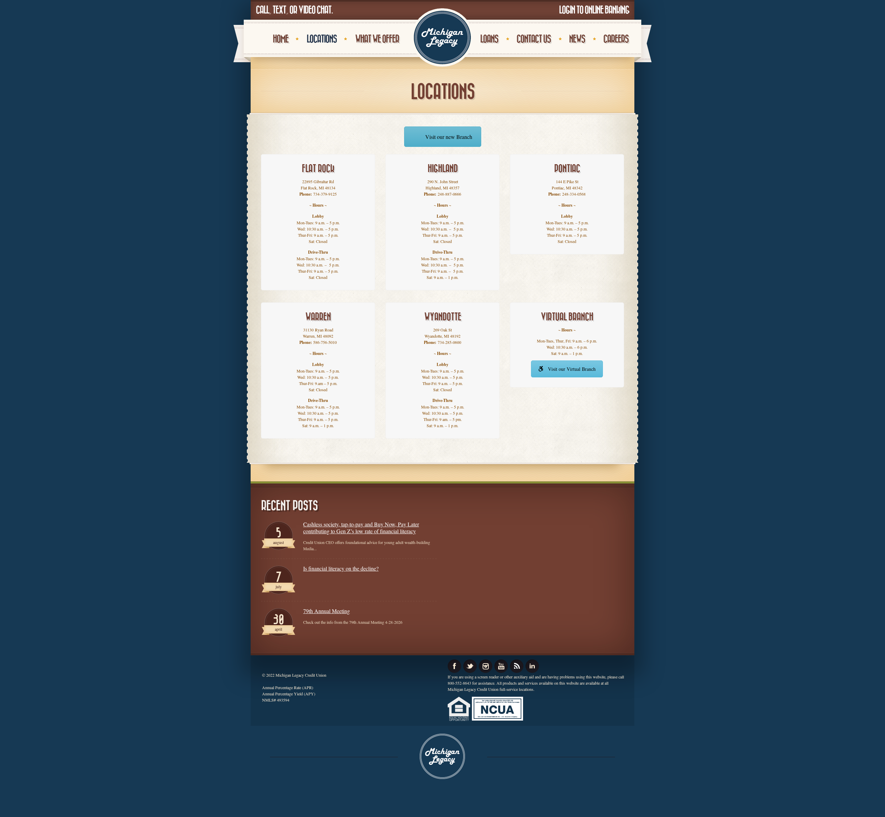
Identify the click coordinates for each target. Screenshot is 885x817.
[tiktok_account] (516, 666)
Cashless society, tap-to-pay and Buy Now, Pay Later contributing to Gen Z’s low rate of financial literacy (361, 528)
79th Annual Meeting (326, 611)
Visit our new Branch (448, 136)
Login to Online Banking (594, 10)
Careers (615, 39)
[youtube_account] (501, 666)
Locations (322, 39)
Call (262, 10)
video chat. (315, 10)
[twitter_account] (470, 666)
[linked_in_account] (532, 666)
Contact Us (533, 39)
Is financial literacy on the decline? (341, 568)
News (577, 39)
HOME (280, 39)
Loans (489, 39)
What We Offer (377, 39)
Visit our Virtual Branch (572, 369)
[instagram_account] (485, 666)
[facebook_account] (454, 666)
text (279, 10)
